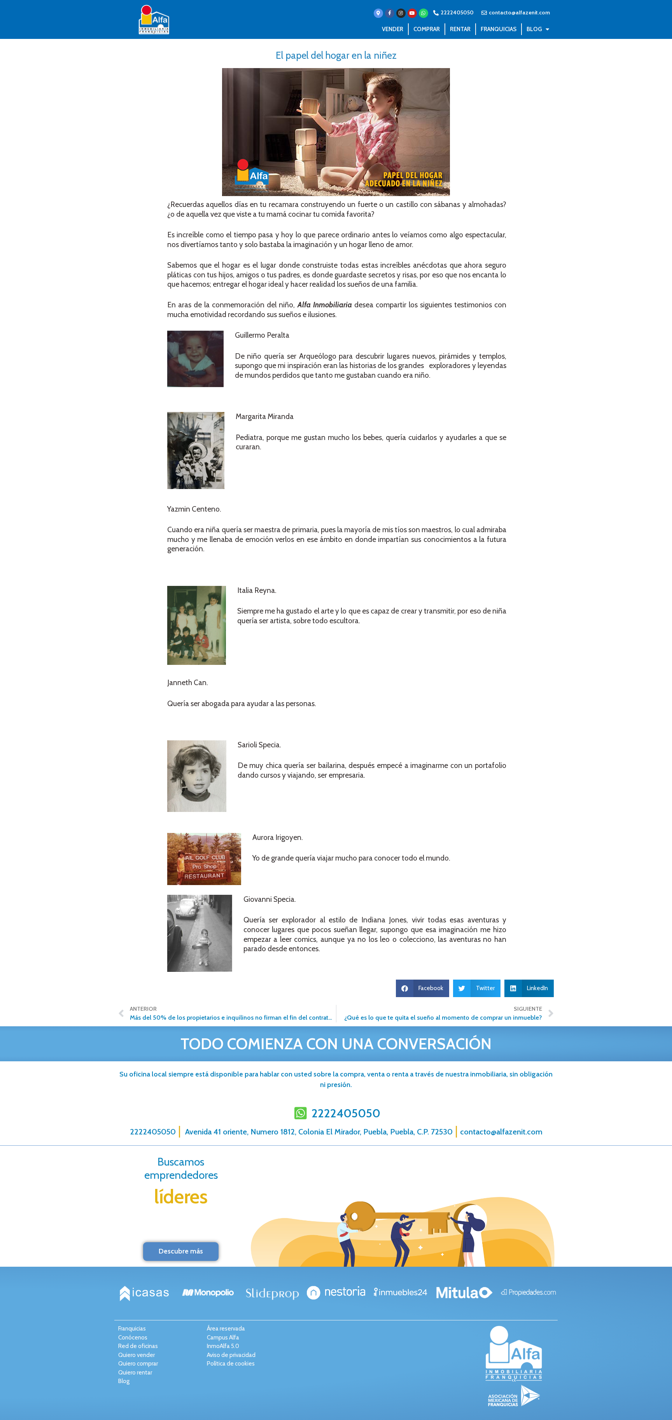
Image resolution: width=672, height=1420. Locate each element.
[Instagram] (401, 13)
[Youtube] (412, 13)
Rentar (460, 29)
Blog (534, 29)
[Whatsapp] (423, 13)
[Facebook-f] (389, 13)
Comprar (426, 29)
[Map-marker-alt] (378, 13)
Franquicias (498, 29)
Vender (392, 29)
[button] (423, 988)
